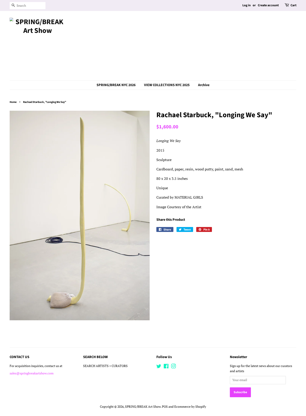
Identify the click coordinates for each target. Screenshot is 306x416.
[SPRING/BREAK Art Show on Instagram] (173, 367)
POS (165, 407)
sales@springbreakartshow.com (32, 373)
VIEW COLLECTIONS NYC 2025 (167, 85)
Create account (268, 5)
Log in (246, 5)
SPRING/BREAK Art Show (143, 407)
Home (13, 102)
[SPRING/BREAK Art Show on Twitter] (158, 367)
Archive (203, 85)
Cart (293, 5)
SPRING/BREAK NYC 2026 (116, 85)
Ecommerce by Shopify (190, 407)
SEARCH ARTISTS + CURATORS (105, 366)
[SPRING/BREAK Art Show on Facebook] (166, 367)
